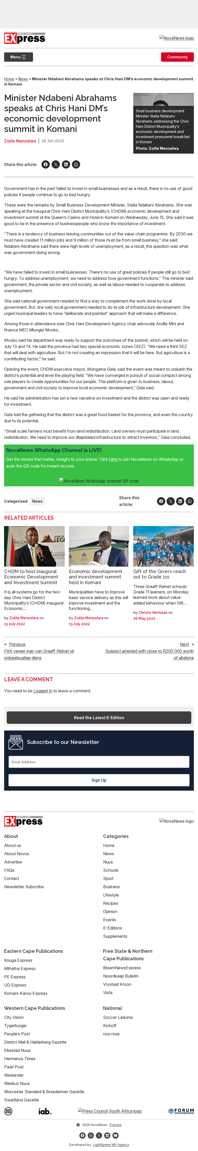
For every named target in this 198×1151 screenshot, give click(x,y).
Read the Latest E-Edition (99, 717)
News (23, 79)
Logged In (43, 690)
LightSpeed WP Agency (111, 1145)
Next (184, 644)
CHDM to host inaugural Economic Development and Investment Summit (31, 577)
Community (177, 57)
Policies (116, 1125)
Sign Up (99, 780)
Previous (17, 644)
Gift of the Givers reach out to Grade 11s (159, 574)
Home (9, 79)
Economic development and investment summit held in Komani (95, 577)
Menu (12, 57)
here (113, 459)
